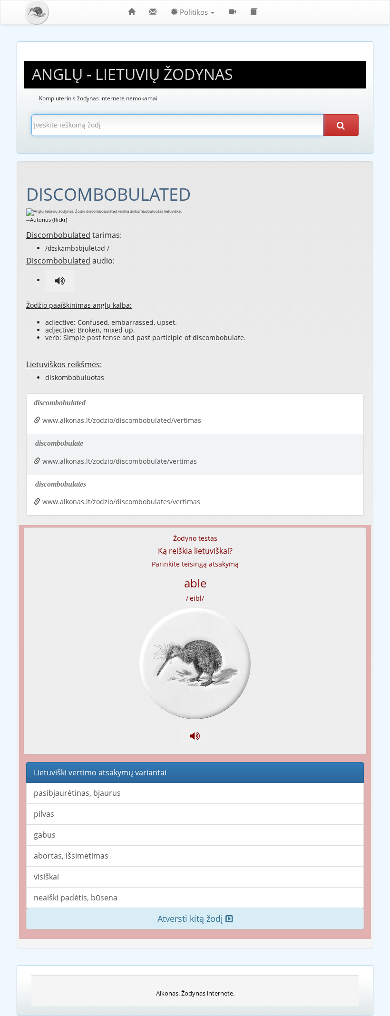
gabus (45, 835)
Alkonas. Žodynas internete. (195, 993)
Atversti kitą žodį (191, 918)
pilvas (44, 814)
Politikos (194, 12)
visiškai (46, 876)
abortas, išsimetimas (71, 855)
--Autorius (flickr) (46, 219)
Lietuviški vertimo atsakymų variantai (100, 772)
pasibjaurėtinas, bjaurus (77, 793)
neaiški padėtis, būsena (75, 897)
